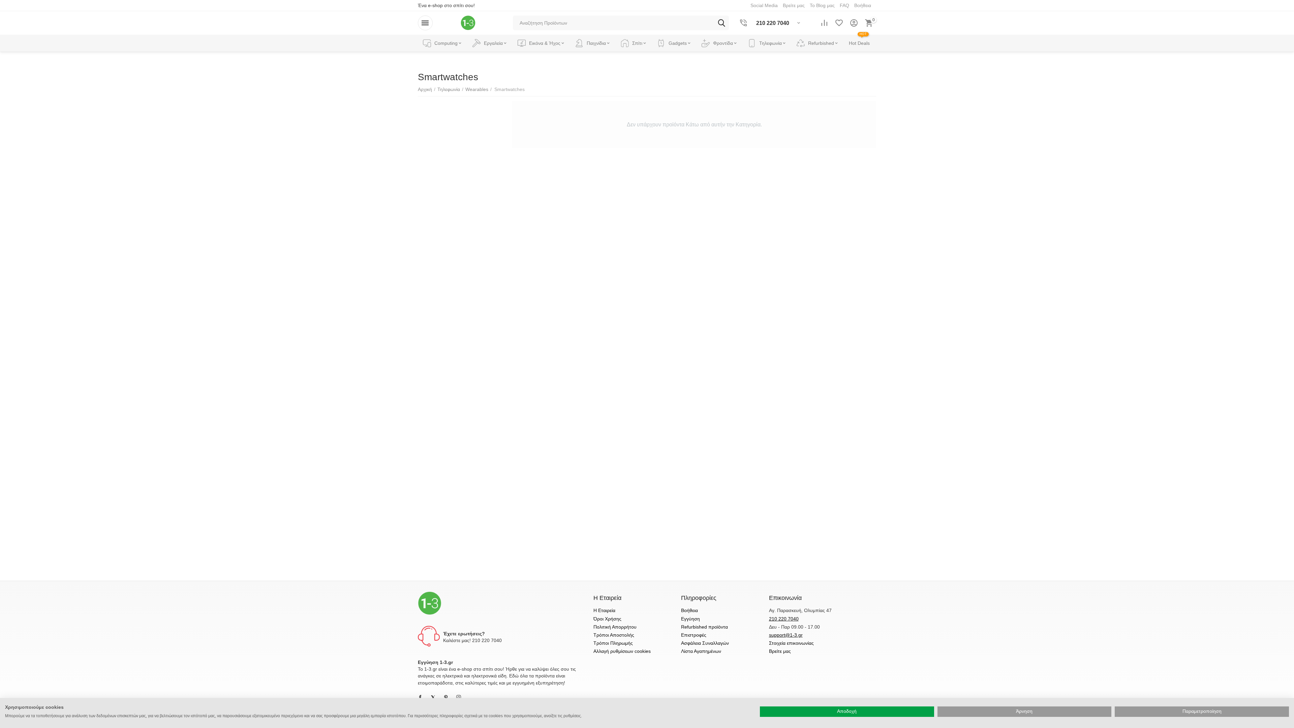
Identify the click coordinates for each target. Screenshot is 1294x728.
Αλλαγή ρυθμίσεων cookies (622, 651)
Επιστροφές (693, 635)
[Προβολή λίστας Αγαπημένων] (839, 23)
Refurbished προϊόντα (704, 627)
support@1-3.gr (786, 635)
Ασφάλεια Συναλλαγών (705, 643)
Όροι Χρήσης (607, 618)
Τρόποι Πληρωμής (613, 643)
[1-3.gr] (468, 22)
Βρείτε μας (780, 651)
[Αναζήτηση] (721, 23)
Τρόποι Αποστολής (613, 635)
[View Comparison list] (824, 23)
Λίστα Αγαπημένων (701, 651)
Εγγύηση (690, 618)
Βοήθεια (689, 610)
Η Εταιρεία (604, 610)
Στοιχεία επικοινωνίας (791, 643)
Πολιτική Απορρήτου (615, 627)
